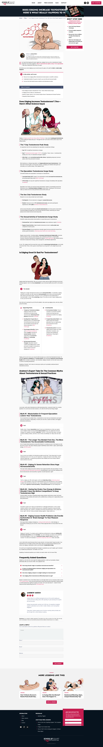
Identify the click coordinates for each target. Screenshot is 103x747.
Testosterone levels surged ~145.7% (33, 153)
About (23, 716)
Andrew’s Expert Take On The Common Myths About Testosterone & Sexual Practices (41, 94)
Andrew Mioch (34, 53)
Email (20, 646)
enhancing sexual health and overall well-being (45, 231)
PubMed (59, 222)
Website (21, 653)
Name (21, 640)
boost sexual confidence (31, 331)
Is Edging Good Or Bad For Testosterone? (31, 92)
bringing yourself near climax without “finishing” (34, 138)
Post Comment (58, 663)
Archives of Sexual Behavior (40, 204)
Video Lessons (25, 718)
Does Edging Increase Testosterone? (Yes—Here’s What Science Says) (38, 90)
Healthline (25, 182)
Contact (23, 722)
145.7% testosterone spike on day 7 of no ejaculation (50, 63)
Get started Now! (40, 584)
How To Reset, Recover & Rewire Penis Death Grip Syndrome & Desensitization (29, 688)
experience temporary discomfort (44, 537)
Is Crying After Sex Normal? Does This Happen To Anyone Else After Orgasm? (51, 688)
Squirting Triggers (42, 716)
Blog (23, 720)
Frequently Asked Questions (28, 96)
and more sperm (27, 447)
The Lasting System (24, 581)
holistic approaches (49, 238)
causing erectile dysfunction (44, 522)
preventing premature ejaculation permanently (30, 470)
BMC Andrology (39, 178)
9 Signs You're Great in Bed (44, 726)
